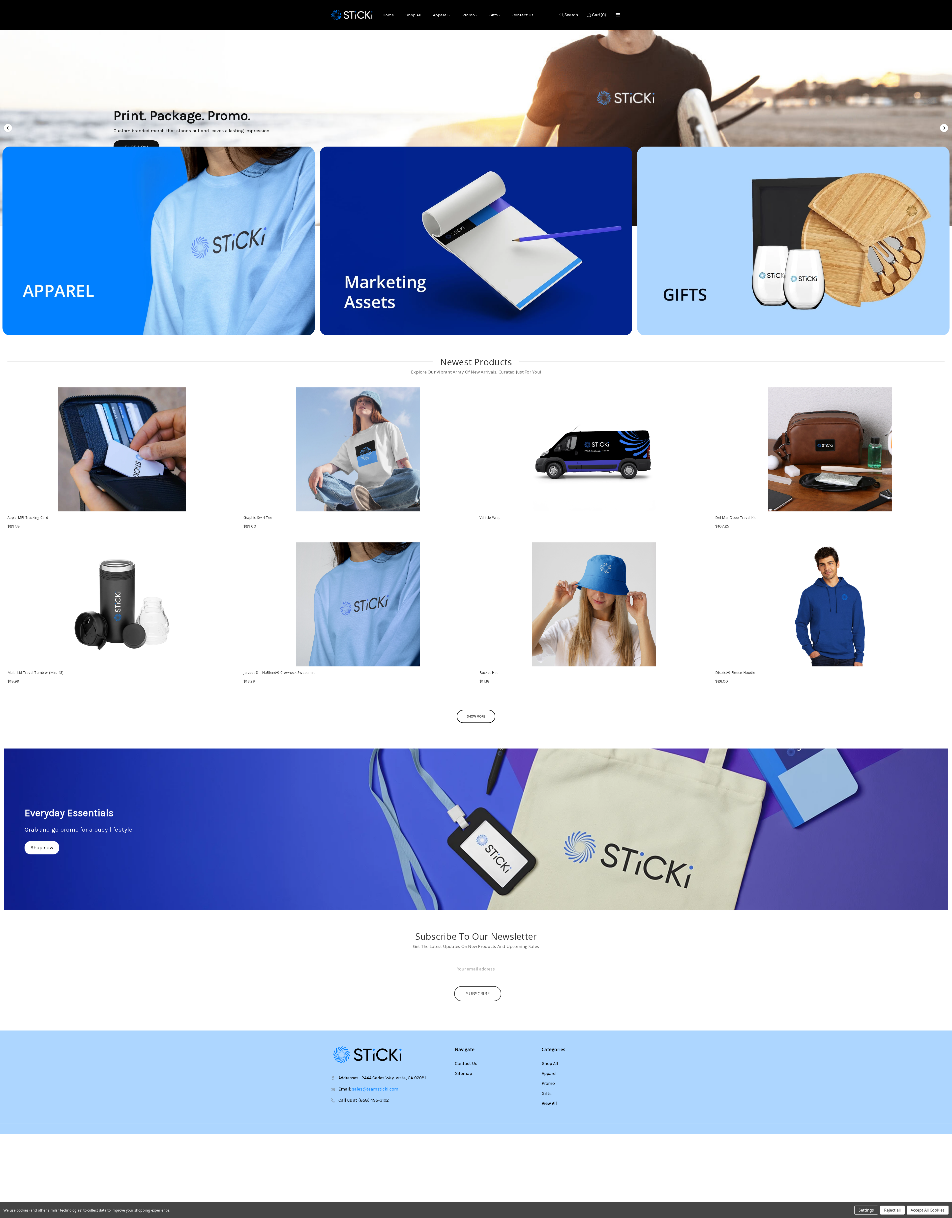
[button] (8, 128)
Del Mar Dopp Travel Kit (735, 517)
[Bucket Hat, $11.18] (594, 604)
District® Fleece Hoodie (735, 672)
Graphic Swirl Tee (257, 517)
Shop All (413, 14)
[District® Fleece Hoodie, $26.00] (830, 604)
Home (388, 14)
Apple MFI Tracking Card (27, 517)
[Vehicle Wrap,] (594, 449)
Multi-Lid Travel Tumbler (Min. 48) (35, 672)
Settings (866, 1210)
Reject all (892, 1210)
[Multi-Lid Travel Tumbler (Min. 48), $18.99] (122, 604)
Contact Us (523, 14)
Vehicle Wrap (490, 517)
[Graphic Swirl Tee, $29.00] (358, 449)
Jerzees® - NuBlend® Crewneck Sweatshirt (279, 672)
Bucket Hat (488, 672)
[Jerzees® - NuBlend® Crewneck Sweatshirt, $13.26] (358, 604)
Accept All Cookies (928, 1210)
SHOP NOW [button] (127, 139)
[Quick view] (232, 501)
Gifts (494, 14)
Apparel (441, 14)
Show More (476, 716)
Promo (469, 14)
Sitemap (463, 1073)
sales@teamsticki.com (375, 1089)
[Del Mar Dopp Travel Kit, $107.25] (830, 449)
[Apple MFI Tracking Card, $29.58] (122, 449)
